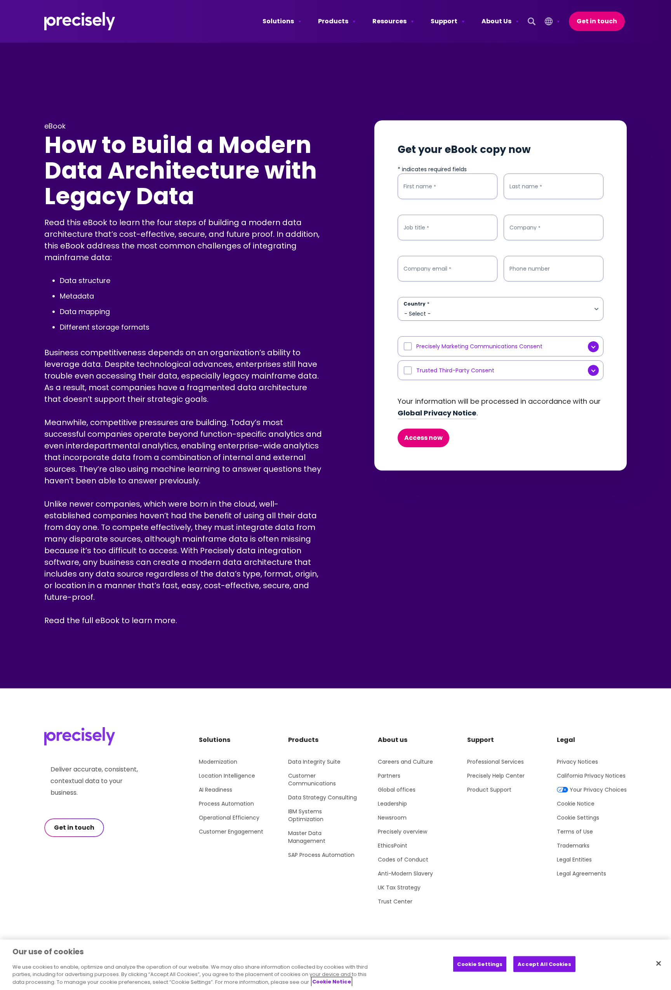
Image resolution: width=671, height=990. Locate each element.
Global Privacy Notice (437, 413)
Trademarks (573, 845)
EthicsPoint (392, 845)
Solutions (278, 21)
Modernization (218, 762)
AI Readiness (215, 790)
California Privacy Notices (591, 776)
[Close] (658, 963)
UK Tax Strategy (399, 887)
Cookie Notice (576, 804)
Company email (427, 268)
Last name (525, 186)
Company (525, 227)
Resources (389, 21)
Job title (416, 227)
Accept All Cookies (544, 963)
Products (333, 21)
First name (419, 186)
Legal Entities (574, 859)
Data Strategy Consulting (322, 797)
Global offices (396, 790)
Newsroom (392, 818)
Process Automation (226, 804)
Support (444, 21)
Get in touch (597, 21)
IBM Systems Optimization (305, 815)
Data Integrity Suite (314, 762)
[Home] (79, 21)
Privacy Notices (577, 762)
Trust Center (395, 901)
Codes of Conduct (403, 859)
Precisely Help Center (496, 776)
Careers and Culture (405, 762)
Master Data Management (306, 837)
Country (416, 304)
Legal (566, 739)
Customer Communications (312, 779)
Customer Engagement (231, 831)
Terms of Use (575, 831)
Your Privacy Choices (598, 790)
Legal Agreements (581, 873)
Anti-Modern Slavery (405, 873)
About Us (496, 21)
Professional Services (495, 762)
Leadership (392, 804)
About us (392, 739)
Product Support (489, 790)
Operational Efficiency (229, 818)
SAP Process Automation (321, 855)
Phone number (529, 268)
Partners (389, 776)
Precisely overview (402, 831)
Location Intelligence (227, 776)
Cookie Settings (578, 818)
